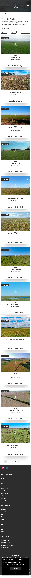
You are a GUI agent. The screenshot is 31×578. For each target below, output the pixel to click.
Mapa (14, 32)
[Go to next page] (28, 461)
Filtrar (5, 32)
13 (25, 461)
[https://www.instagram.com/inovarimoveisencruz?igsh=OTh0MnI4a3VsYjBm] (3, 468)
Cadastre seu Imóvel (5, 547)
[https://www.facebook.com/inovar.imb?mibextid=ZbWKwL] (7, 468)
